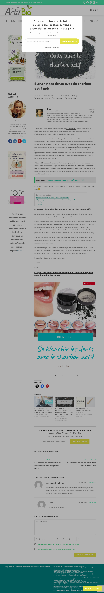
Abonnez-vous (69, 41)
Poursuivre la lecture (52, 47)
